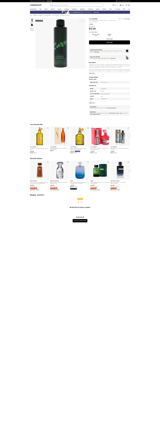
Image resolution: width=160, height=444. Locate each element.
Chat (121, 113)
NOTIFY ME (109, 42)
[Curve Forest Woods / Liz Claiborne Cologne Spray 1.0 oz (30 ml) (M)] (83, 20)
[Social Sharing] (80, 20)
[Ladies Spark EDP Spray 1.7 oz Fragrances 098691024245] (68, 128)
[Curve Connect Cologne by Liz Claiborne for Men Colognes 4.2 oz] (108, 128)
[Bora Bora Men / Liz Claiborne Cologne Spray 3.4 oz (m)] (128, 128)
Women (46, 9)
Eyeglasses (82, 9)
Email (118, 113)
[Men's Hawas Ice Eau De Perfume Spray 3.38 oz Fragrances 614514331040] (88, 162)
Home (31, 15)
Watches (53, 9)
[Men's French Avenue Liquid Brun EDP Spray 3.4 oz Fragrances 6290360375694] (48, 162)
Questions (40, 195)
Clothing (104, 9)
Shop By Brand (33, 9)
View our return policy (111, 107)
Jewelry (59, 9)
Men (41, 9)
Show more (91, 73)
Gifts (124, 9)
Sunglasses (74, 9)
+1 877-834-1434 (112, 113)
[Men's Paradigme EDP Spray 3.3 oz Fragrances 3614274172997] (108, 162)
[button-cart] (129, 5)
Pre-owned (117, 9)
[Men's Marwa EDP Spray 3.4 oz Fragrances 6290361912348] (68, 162)
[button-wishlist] (126, 5)
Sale (129, 9)
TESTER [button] (78, 151)
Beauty (97, 9)
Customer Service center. (95, 114)
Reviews (33, 195)
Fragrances (90, 9)
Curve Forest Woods (47, 15)
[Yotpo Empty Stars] (121, 18)
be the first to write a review (80, 220)
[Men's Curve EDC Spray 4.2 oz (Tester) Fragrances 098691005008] (88, 128)
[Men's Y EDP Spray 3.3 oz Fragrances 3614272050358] (128, 162)
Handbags (66, 9)
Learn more (96, 52)
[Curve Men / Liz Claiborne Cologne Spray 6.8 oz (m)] (48, 128)
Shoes (110, 9)
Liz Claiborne (40, 15)
